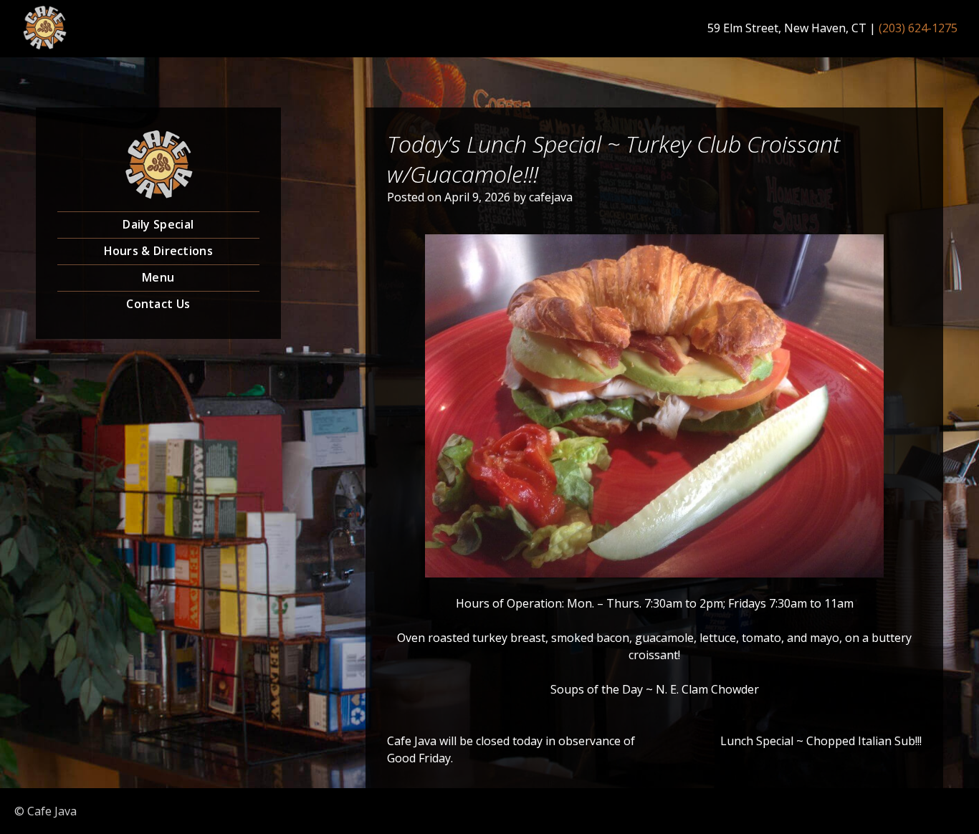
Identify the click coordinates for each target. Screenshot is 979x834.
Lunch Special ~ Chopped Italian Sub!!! (821, 741)
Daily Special (158, 224)
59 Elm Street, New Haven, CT (786, 28)
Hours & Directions (158, 251)
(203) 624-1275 (918, 28)
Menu (158, 277)
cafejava (551, 197)
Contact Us (158, 304)
